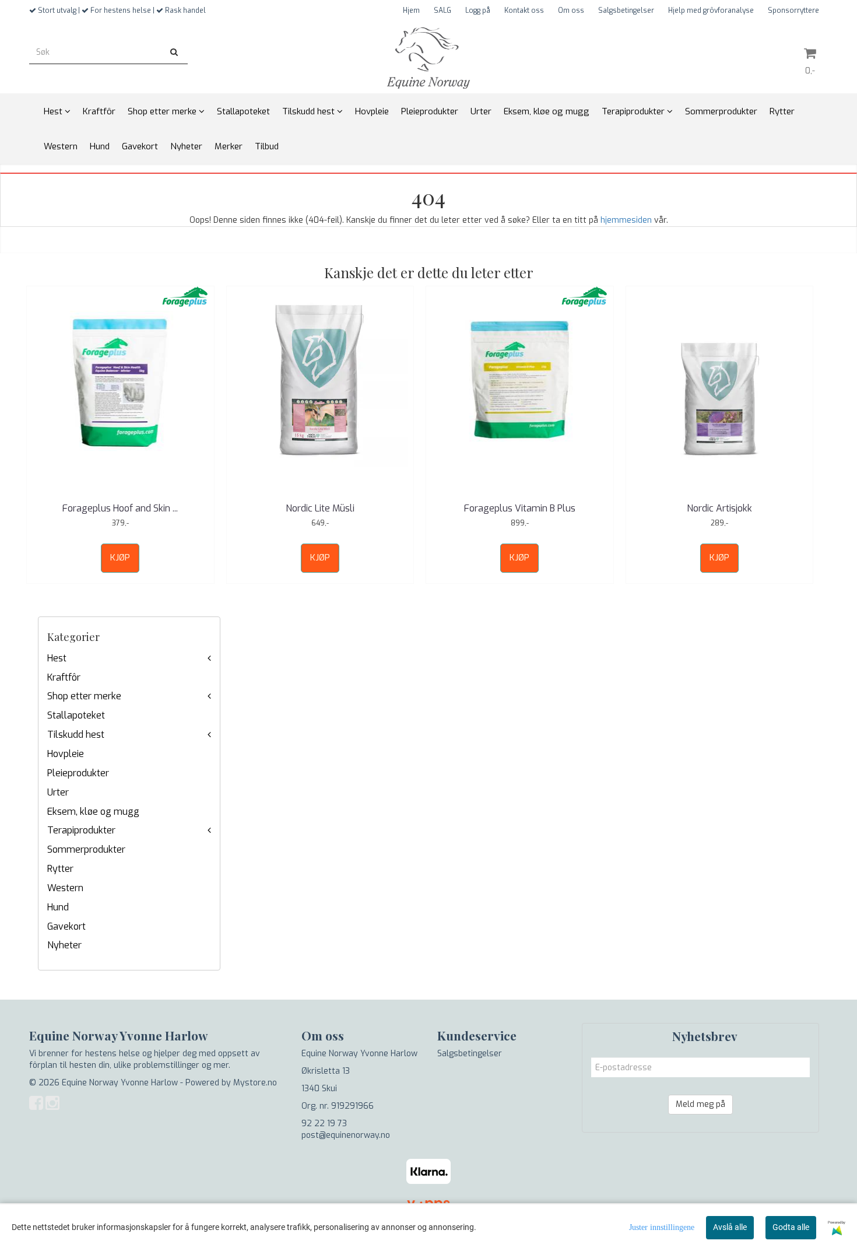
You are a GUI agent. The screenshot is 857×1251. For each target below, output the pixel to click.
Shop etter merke (84, 696)
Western (65, 888)
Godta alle (790, 1227)
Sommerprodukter (86, 849)
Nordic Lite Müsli (320, 508)
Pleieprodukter (78, 773)
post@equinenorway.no (345, 1135)
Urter (58, 792)
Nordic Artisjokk (719, 508)
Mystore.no (255, 1082)
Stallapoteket (76, 715)
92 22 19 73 (324, 1123)
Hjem (411, 10)
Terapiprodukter (81, 830)
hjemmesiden (626, 220)
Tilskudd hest (75, 734)
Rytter (60, 869)
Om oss (571, 10)
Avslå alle (730, 1227)
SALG (442, 10)
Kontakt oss (524, 10)
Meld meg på (700, 1104)
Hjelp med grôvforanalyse (711, 10)
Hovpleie (65, 754)
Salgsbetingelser (626, 10)
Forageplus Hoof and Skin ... (120, 508)
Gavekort (66, 926)
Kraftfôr (63, 677)
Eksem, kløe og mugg (93, 811)
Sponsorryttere (793, 10)
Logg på (477, 10)
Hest (56, 658)
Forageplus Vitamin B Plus (519, 508)
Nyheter (64, 945)
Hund (58, 907)
